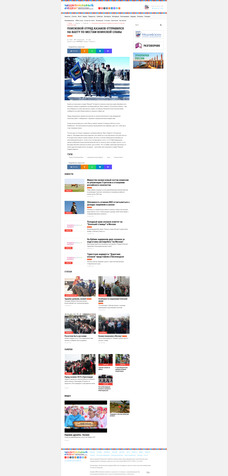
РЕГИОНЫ (99, 452)
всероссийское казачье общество (95, 157)
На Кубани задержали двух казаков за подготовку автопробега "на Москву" (106, 240)
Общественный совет (130, 455)
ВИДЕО (141, 452)
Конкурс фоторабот (89, 20)
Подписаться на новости (73, 461)
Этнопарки (107, 20)
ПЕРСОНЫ (121, 452)
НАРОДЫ (92, 452)
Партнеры (139, 455)
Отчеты (146, 455)
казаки (108, 157)
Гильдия (147, 16)
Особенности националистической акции (112, 300)
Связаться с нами (158, 8)
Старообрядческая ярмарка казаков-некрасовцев (121, 369)
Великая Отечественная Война (76, 157)
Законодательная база (117, 455)
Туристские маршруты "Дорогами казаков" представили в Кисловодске (105, 255)
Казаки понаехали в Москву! (110, 336)
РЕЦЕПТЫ (134, 452)
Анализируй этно (71, 295)
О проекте (92, 455)
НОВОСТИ (147, 452)
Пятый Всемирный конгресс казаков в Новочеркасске (104, 388)
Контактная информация (103, 455)
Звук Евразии (122, 20)
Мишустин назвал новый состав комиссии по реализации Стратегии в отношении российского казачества (108, 182)
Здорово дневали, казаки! (75, 299)
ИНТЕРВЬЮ (107, 452)
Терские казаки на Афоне (104, 368)
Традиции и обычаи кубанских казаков (119, 415)
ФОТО (128, 452)
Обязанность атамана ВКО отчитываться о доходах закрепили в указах (108, 203)
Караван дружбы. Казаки (77, 435)
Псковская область (118, 157)
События (68, 190)
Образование (114, 20)
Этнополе (103, 295)
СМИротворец (79, 20)
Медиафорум (99, 20)
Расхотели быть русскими (75, 336)
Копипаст (69, 332)
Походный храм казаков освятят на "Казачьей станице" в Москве (104, 223)
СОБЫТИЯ (114, 452)
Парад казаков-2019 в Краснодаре (79, 377)
